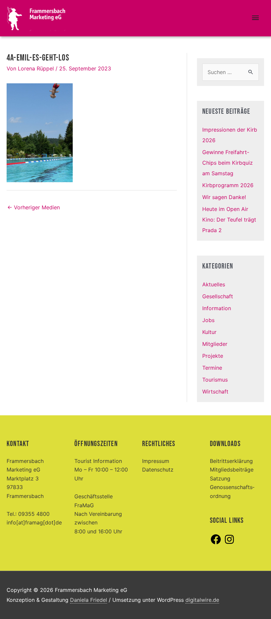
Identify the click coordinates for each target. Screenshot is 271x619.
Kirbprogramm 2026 (227, 185)
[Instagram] (229, 543)
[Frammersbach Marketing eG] (36, 18)
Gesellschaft (217, 296)
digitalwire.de (202, 600)
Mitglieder (214, 344)
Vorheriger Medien (33, 207)
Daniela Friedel (88, 600)
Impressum (155, 461)
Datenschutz (158, 469)
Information (216, 308)
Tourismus (215, 379)
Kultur (209, 332)
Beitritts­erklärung (231, 461)
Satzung (220, 478)
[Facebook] (216, 543)
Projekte (212, 355)
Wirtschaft (215, 391)
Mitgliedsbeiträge (231, 469)
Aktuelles (213, 284)
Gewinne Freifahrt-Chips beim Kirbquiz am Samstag (227, 163)
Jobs (208, 320)
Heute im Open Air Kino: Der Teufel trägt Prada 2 (229, 219)
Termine (212, 367)
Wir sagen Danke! (224, 197)
